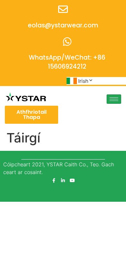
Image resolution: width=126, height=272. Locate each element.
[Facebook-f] (53, 180)
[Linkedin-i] (63, 180)
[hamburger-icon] (114, 99)
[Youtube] (72, 180)
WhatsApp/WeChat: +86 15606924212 (67, 62)
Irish (83, 81)
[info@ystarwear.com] (63, 9)
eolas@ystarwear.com (63, 25)
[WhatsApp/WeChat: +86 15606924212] (67, 41)
